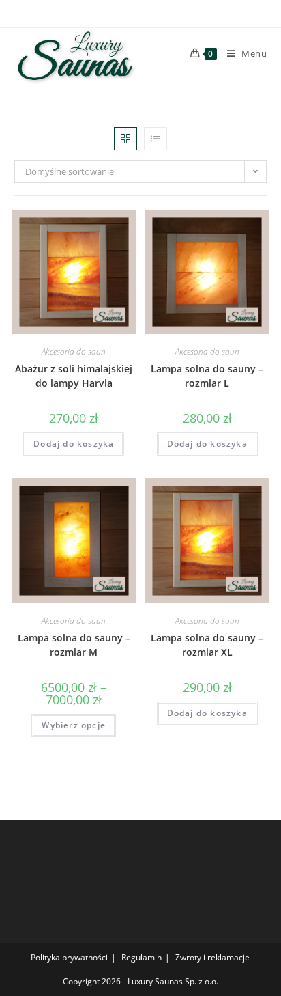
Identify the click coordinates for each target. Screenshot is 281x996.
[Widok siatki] (125, 138)
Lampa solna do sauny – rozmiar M (74, 645)
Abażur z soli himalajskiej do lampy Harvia (73, 375)
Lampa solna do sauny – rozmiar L (207, 375)
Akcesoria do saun (74, 351)
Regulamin (141, 957)
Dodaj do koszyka (73, 443)
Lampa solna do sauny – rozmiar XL (207, 645)
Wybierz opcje (74, 725)
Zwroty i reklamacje (212, 957)
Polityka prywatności (69, 957)
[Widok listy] (155, 138)
